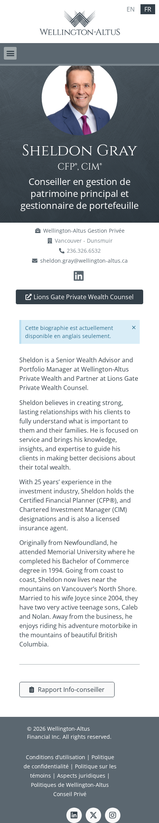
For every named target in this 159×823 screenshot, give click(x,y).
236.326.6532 (84, 250)
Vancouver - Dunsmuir (84, 240)
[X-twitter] (93, 815)
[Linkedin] (74, 815)
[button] (10, 53)
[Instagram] (112, 815)
